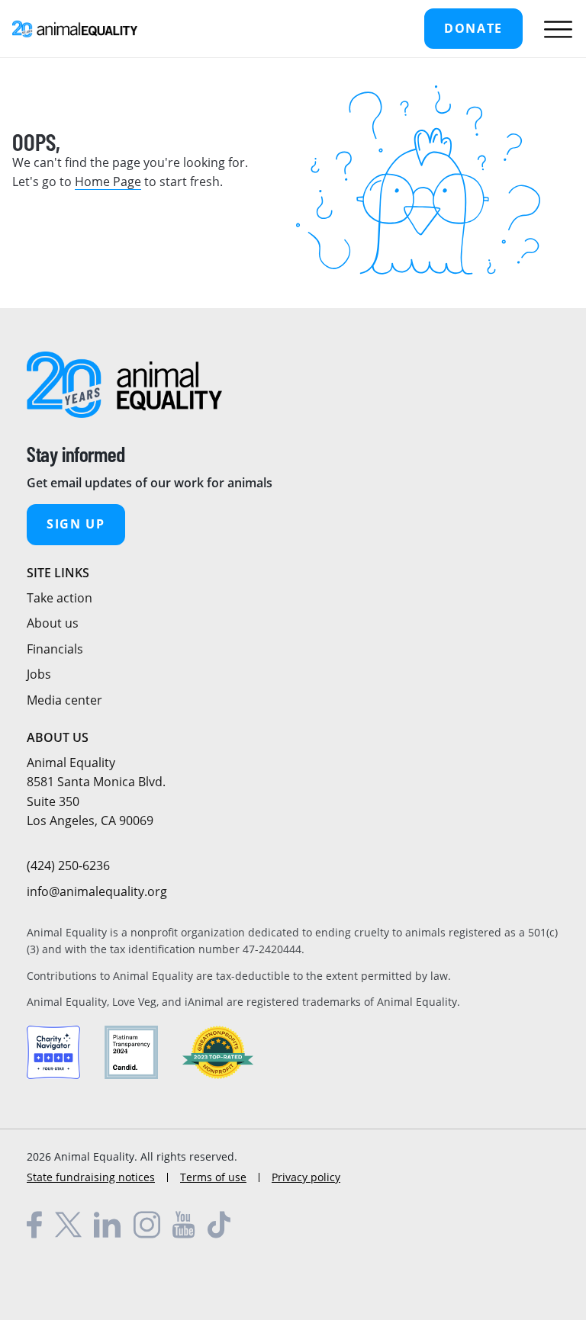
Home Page (108, 181)
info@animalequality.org (97, 891)
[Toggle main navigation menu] (554, 29)
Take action (59, 597)
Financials (55, 649)
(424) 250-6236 (68, 865)
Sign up (76, 523)
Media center (64, 700)
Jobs (39, 674)
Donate (473, 28)
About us (53, 623)
